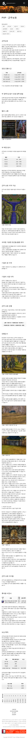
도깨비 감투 (11, 31)
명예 (4, 26)
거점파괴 (22, 26)
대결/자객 (5, 31)
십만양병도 (5, 28)
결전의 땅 (19, 31)
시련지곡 (16, 26)
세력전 (17, 28)
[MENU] (24, 3)
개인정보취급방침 (14, 711)
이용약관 (14, 709)
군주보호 (9, 26)
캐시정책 (14, 712)
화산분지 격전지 (6, 33)
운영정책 (14, 714)
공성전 (11, 28)
